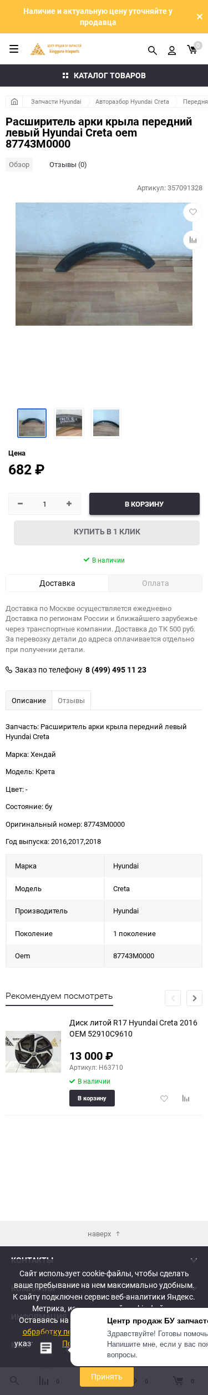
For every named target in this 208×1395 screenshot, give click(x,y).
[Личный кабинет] (172, 48)
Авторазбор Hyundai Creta (132, 101)
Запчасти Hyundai (56, 101)
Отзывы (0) (68, 164)
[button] (194, 998)
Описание (29, 700)
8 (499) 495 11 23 (115, 670)
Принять (107, 1376)
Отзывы (71, 700)
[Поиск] (152, 48)
